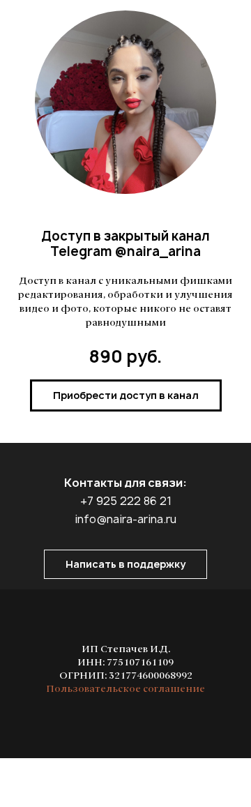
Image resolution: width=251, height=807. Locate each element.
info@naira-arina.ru (125, 519)
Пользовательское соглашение (125, 689)
